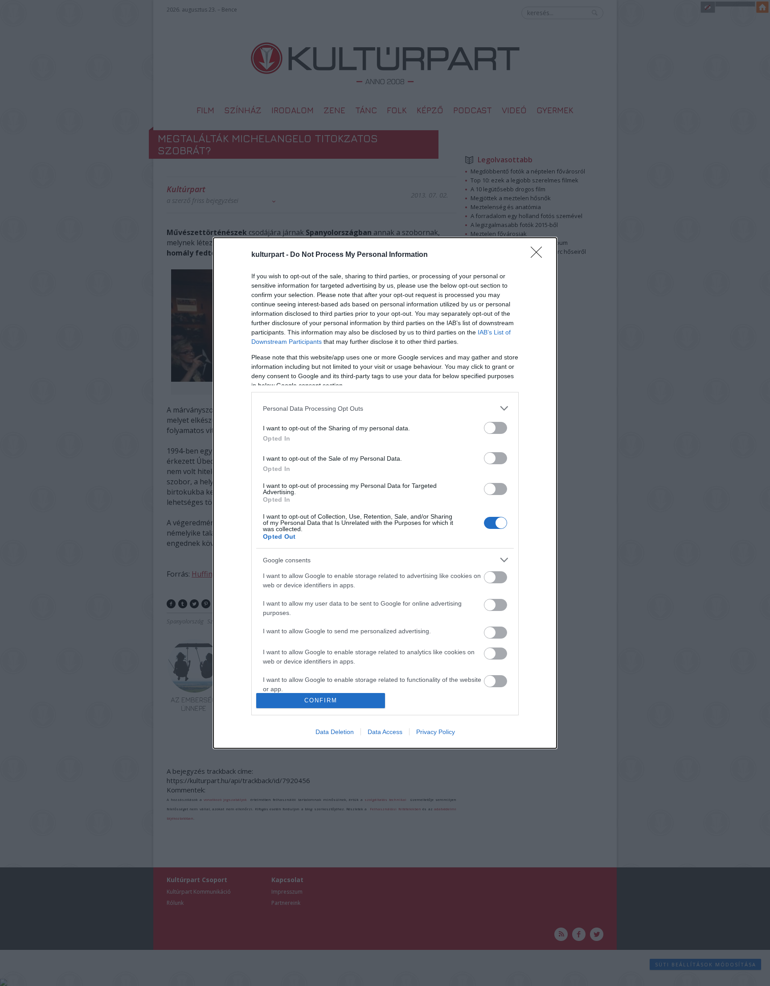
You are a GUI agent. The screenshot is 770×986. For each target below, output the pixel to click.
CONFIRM (320, 700)
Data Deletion (334, 731)
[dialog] (385, 493)
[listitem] (385, 408)
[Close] (539, 255)
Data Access (385, 731)
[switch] (495, 428)
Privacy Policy (435, 731)
